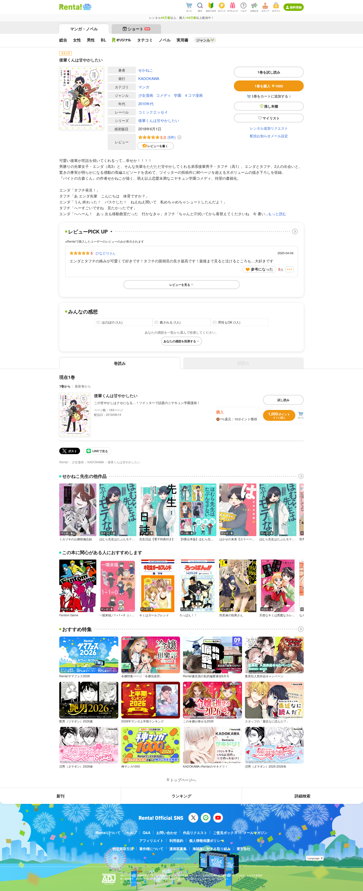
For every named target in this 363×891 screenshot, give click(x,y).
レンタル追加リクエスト (269, 128)
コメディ (163, 95)
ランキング (181, 796)
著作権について (151, 848)
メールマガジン (255, 832)
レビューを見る (179, 284)
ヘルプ (131, 832)
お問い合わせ (166, 832)
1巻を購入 (269, 85)
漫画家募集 (178, 848)
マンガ (143, 86)
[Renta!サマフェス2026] (86, 7)
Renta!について (108, 832)
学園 (177, 95)
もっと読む (277, 213)
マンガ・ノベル (84, 29)
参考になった (262, 269)
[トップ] (70, 7)
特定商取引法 (123, 848)
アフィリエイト (151, 840)
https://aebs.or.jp (129, 882)
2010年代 (146, 103)
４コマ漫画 (193, 95)
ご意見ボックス (225, 832)
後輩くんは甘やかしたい (158, 120)
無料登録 (296, 7)
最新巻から (83, 386)
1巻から (65, 386)
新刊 (60, 796)
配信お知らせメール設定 (269, 135)
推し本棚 (271, 106)
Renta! (63, 462)
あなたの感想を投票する (179, 341)
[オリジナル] (121, 40)
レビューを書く (157, 146)
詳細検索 (302, 796)
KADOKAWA (148, 78)
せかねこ (145, 70)
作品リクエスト (195, 832)
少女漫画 (145, 95)
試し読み (283, 400)
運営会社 (243, 848)
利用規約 (176, 840)
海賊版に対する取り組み (212, 848)
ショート (139, 29)
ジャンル (203, 40)
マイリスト (271, 118)
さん (105, 253)
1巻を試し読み (269, 72)
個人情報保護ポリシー (206, 840)
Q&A (146, 832)
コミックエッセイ (153, 112)
